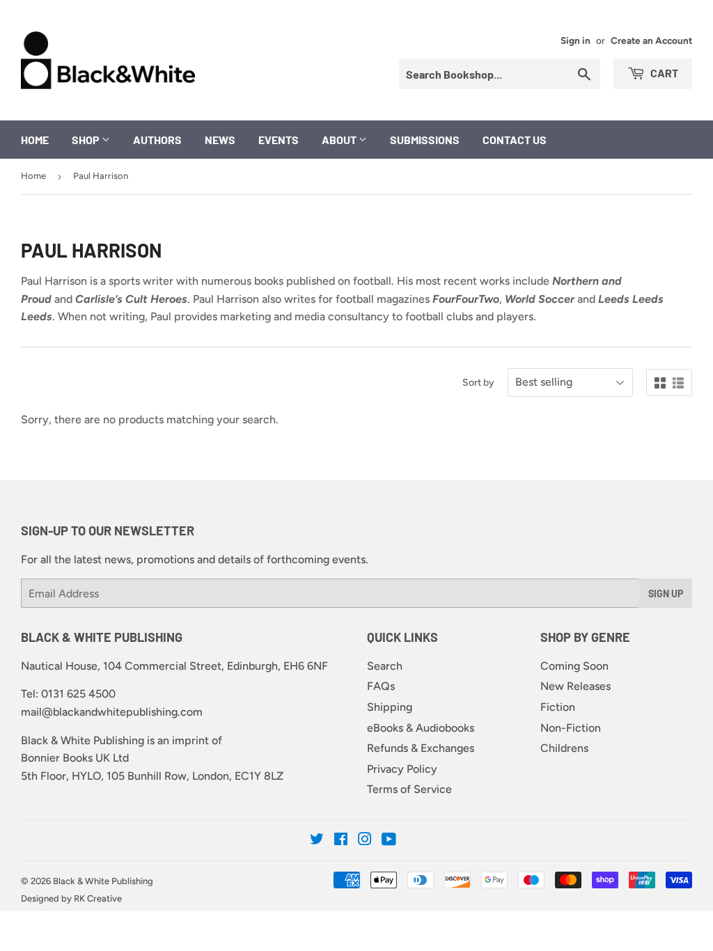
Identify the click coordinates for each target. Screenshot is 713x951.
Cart (663, 72)
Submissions (425, 139)
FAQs (381, 686)
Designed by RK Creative (71, 898)
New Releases (575, 686)
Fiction (557, 707)
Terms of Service (409, 789)
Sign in (575, 40)
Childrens (564, 748)
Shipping (389, 707)
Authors (157, 139)
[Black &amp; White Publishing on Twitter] (317, 840)
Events (278, 139)
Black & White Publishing (103, 881)
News (220, 139)
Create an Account (651, 40)
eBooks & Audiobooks (420, 727)
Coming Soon (574, 666)
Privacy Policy (402, 769)
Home (35, 139)
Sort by (478, 382)
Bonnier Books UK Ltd (75, 757)
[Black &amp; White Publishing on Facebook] (341, 840)
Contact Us (515, 139)
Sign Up (665, 593)
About (340, 139)
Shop (87, 139)
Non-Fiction (570, 727)
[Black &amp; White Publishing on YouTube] (389, 840)
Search (384, 666)
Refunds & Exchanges (420, 748)
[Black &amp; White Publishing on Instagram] (365, 840)
